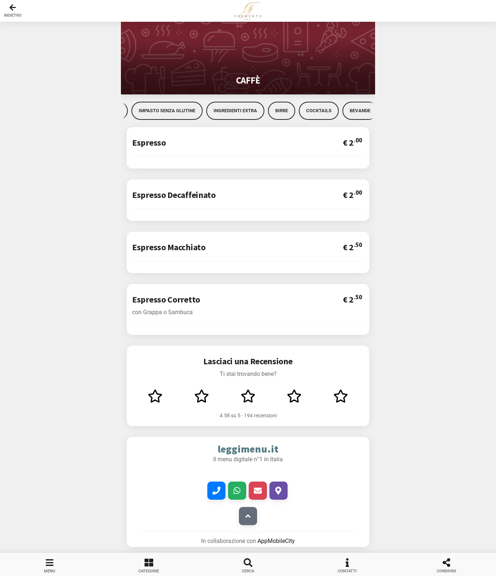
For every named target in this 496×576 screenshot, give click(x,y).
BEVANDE (360, 110)
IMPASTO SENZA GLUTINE (167, 110)
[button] (248, 11)
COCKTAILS (319, 110)
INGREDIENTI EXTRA (235, 110)
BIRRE (281, 110)
